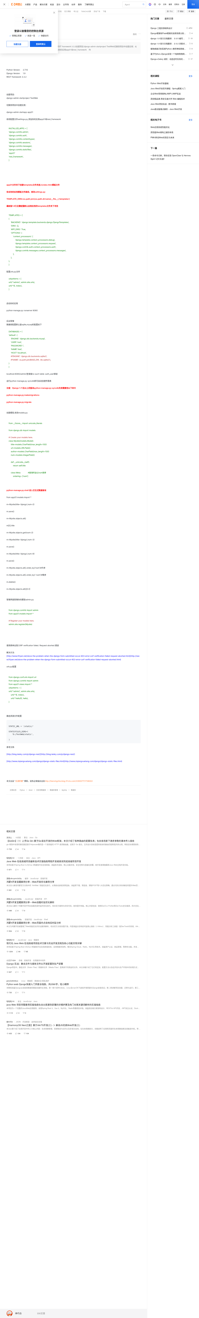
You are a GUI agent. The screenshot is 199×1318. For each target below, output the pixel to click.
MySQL (64, 790)
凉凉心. (9, 837)
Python (22, 790)
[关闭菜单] (4, 4)
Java (31, 837)
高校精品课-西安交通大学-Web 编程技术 (168, 98)
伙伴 (73, 4)
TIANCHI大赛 (86, 11)
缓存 (26, 878)
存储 (20, 960)
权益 (52, 4)
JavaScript (34, 878)
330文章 (41, 1313)
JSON (18, 1021)
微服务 (36, 940)
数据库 (73, 790)
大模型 (28, 4)
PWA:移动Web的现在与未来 (162, 137)
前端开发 (44, 878)
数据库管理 (54, 790)
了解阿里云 (89, 4)
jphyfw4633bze (12, 980)
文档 (164, 4)
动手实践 (58, 11)
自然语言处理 (36, 1021)
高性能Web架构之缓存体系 (162, 132)
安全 (28, 858)
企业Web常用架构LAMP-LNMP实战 (166, 93)
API (38, 858)
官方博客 (67, 11)
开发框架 (26, 1021)
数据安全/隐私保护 (42, 980)
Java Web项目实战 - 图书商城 (163, 104)
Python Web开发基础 (160, 83)
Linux (23, 980)
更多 (191, 76)
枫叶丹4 (9, 1021)
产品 (35, 4)
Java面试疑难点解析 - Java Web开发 (166, 109)
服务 (80, 4)
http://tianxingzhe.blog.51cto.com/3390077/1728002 (69, 781)
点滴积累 (19, 781)
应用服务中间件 (39, 960)
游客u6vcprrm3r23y (14, 878)
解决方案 (43, 4)
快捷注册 (17, 44)
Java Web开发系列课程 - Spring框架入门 (168, 88)
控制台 (176, 4)
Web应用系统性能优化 (160, 127)
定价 (58, 4)
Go (36, 837)
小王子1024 (11, 960)
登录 (193, 4)
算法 (25, 837)
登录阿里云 (40, 44)
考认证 (76, 11)
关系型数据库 (41, 790)
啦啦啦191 (10, 858)
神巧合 (18, 1313)
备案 (170, 4)
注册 (183, 4)
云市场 (66, 4)
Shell (30, 790)
